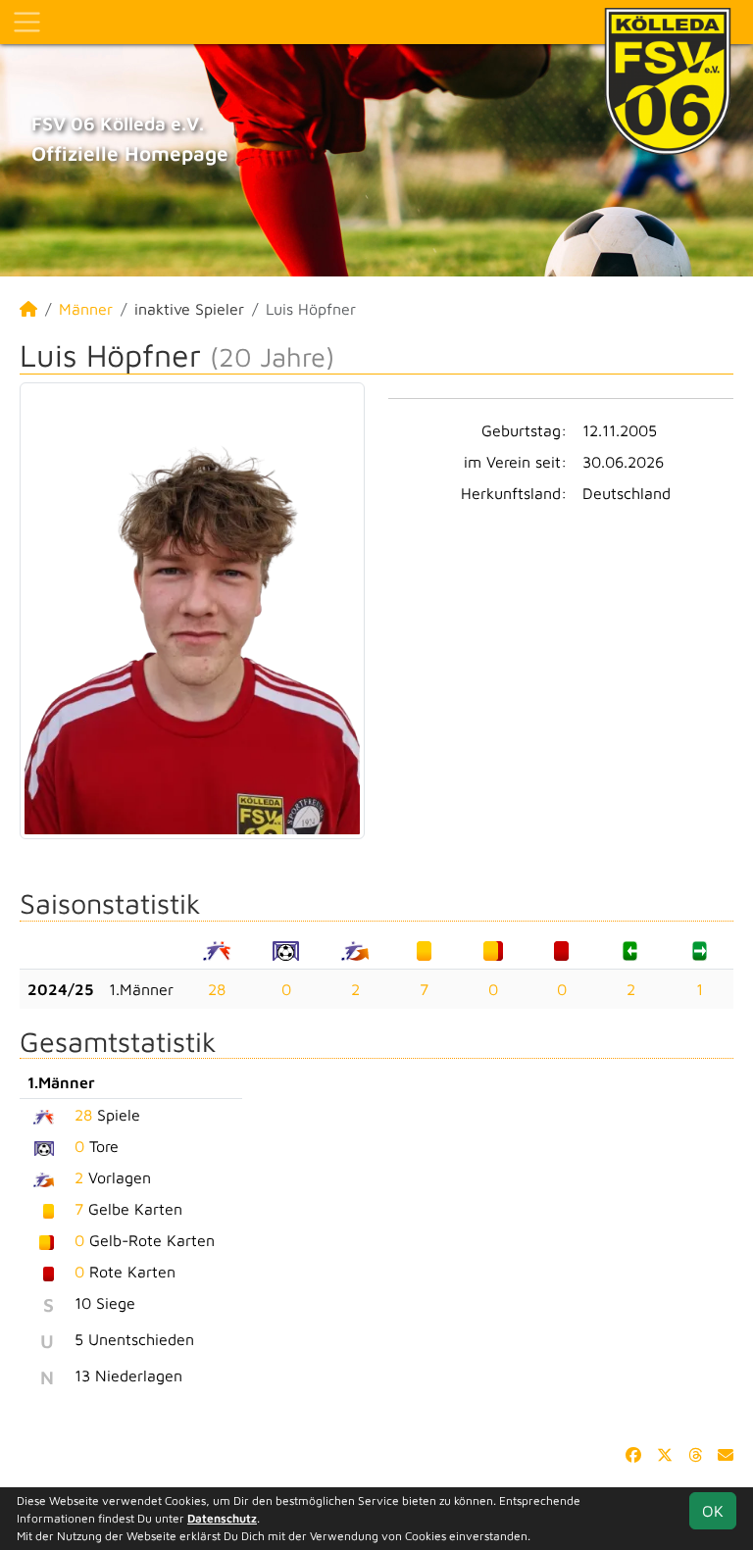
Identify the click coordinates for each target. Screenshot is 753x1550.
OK (713, 1511)
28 (217, 989)
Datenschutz (222, 1518)
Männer (86, 309)
